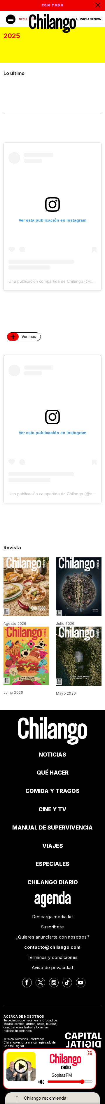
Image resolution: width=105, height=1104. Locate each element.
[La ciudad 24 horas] (79, 586)
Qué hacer (53, 772)
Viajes (52, 846)
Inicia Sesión (91, 19)
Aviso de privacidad (52, 967)
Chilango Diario (52, 882)
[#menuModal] (10, 19)
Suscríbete (52, 927)
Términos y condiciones (52, 957)
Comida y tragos (52, 791)
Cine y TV (52, 809)
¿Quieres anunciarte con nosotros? (52, 937)
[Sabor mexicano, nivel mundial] (26, 655)
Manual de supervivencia (52, 827)
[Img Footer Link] (52, 899)
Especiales (52, 864)
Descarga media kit (52, 916)
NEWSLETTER (27, 19)
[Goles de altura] (79, 655)
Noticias (52, 754)
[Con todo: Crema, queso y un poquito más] (26, 586)
